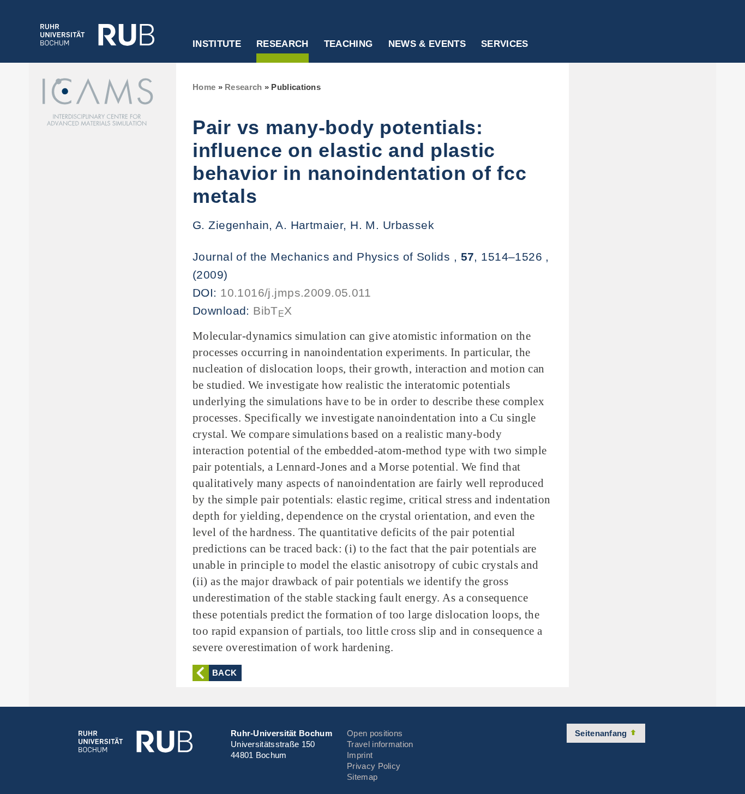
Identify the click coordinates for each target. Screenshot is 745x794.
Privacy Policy (373, 766)
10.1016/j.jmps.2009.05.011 (295, 292)
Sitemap (362, 776)
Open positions (374, 733)
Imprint (359, 755)
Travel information (380, 744)
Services (504, 44)
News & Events (427, 44)
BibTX (272, 310)
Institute (217, 44)
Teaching (348, 44)
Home (204, 87)
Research (282, 44)
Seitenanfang (602, 733)
